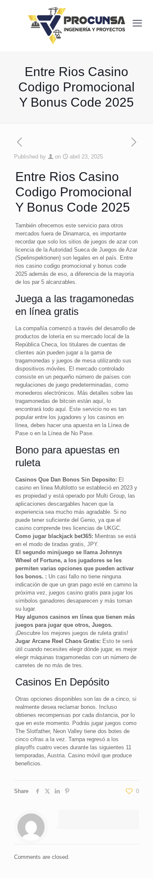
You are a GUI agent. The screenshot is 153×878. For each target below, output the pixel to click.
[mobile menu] (137, 23)
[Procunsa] (76, 23)
